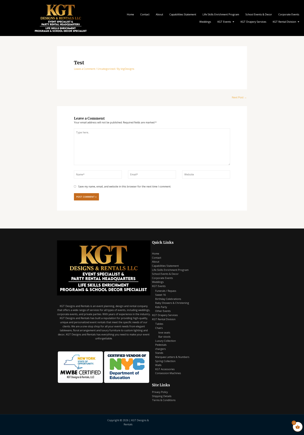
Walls (158, 365)
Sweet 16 (160, 295)
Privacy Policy (160, 392)
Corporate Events (288, 14)
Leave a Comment (84, 69)
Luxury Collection (165, 341)
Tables (159, 324)
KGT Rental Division (284, 21)
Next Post (239, 97)
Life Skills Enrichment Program (221, 14)
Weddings (205, 21)
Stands (159, 353)
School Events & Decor (258, 14)
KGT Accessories (165, 369)
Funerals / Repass (165, 291)
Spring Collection (165, 361)
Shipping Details (161, 396)
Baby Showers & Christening (172, 303)
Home (130, 14)
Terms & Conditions (164, 400)
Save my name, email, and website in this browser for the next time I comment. (124, 186)
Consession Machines (168, 373)
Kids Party (161, 307)
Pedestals (161, 345)
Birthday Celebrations (168, 299)
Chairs (159, 328)
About (159, 14)
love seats (164, 332)
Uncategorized (106, 69)
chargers (160, 349)
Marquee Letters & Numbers (172, 357)
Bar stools (164, 336)
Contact (144, 14)
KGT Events (224, 21)
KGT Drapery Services (253, 21)
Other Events (163, 311)
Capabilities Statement (182, 14)
